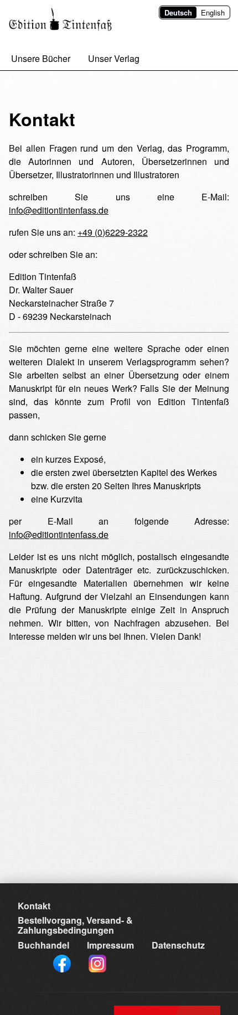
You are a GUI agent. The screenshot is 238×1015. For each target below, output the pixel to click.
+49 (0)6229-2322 (112, 232)
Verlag (113, 59)
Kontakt (34, 905)
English (213, 12)
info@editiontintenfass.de (58, 210)
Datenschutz (178, 945)
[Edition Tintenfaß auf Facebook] (62, 963)
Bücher (40, 59)
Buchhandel (43, 945)
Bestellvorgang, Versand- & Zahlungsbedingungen (75, 925)
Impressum (110, 945)
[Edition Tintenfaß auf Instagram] (97, 963)
